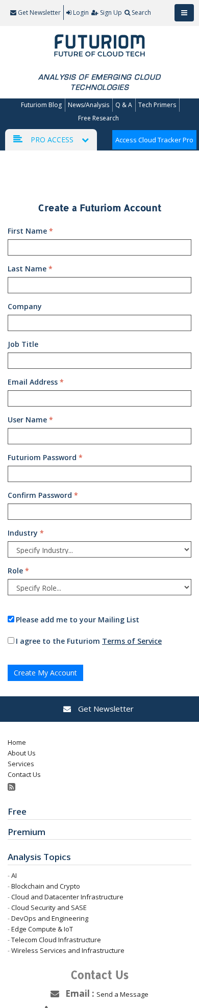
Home (17, 742)
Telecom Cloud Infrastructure (56, 939)
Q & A (123, 104)
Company (25, 306)
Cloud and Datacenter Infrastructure (67, 896)
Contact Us (24, 774)
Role (18, 570)
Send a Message (122, 994)
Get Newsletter (38, 12)
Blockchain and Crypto (45, 886)
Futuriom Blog (41, 104)
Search (141, 12)
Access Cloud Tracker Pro (154, 139)
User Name (30, 419)
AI (14, 875)
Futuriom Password (45, 457)
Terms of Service (132, 641)
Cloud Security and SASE (49, 907)
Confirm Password (43, 495)
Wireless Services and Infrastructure (68, 950)
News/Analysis (88, 104)
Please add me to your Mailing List (77, 619)
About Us (22, 753)
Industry (26, 533)
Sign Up (111, 12)
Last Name (30, 268)
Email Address (36, 382)
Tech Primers (157, 104)
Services (21, 763)
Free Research (98, 118)
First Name (30, 231)
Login (81, 12)
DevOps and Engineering (49, 918)
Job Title (23, 344)
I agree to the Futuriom (89, 641)
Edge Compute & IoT (42, 929)
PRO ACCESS (52, 139)
